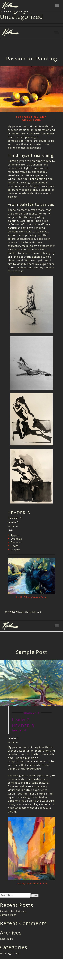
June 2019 (6, 938)
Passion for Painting (31, 58)
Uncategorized (9, 953)
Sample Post (31, 652)
